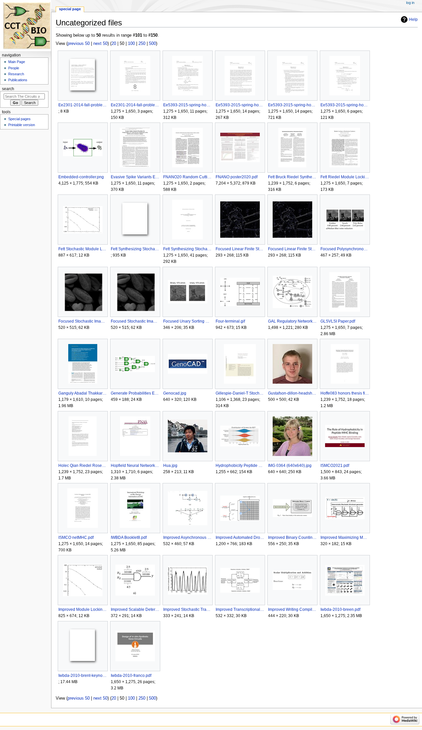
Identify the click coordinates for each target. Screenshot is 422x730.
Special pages (19, 119)
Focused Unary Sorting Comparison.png (187, 321)
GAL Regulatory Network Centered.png (292, 321)
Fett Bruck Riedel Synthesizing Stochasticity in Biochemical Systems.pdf (292, 177)
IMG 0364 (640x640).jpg (290, 465)
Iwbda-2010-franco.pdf (131, 675)
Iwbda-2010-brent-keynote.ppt (82, 675)
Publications (17, 80)
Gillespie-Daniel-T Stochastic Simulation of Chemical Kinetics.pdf (240, 393)
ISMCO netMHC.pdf (76, 537)
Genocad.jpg (174, 393)
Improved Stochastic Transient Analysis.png (187, 609)
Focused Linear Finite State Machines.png (240, 249)
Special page (70, 9)
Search (8, 89)
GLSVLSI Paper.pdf (337, 321)
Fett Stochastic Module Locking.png (82, 249)
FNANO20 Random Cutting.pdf (187, 177)
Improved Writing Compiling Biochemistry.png (292, 609)
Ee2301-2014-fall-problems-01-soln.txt (82, 105)
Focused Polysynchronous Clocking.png (344, 249)
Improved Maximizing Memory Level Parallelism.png (344, 537)
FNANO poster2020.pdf (236, 177)
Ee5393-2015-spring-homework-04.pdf (344, 105)
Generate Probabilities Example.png (135, 393)
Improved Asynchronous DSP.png (187, 537)
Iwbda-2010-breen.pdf (340, 609)
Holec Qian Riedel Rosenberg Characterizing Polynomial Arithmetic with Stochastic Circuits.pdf (82, 465)
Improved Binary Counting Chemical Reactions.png (292, 537)
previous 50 (79, 43)
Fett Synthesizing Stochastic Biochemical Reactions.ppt (135, 249)
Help (413, 19)
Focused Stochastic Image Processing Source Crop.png (135, 321)
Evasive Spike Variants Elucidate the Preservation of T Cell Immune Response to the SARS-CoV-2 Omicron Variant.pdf (135, 177)
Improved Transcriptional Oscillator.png (240, 609)
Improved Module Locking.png (82, 609)
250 (141, 43)
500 (152, 43)
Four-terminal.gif (230, 321)
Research (16, 74)
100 (131, 43)
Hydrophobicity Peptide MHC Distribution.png (240, 465)
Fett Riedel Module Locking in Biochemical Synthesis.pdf (344, 177)
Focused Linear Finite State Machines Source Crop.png (292, 249)
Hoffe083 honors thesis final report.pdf (344, 393)
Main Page (16, 62)
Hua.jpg (170, 465)
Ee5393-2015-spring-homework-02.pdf (240, 105)
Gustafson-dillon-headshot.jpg (292, 393)
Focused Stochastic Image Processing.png (82, 321)
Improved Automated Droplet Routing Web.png (240, 537)
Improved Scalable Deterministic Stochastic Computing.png (135, 609)
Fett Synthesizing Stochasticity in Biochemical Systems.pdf (187, 249)
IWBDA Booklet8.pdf (129, 537)
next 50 (100, 43)
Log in (410, 3)
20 (113, 43)
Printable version (21, 125)
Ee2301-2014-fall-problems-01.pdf (135, 105)
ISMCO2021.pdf (334, 465)
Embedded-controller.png (81, 177)
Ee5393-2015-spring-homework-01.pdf (187, 105)
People (13, 68)
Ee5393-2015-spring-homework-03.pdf (292, 105)
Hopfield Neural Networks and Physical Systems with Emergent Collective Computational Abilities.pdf (135, 465)
